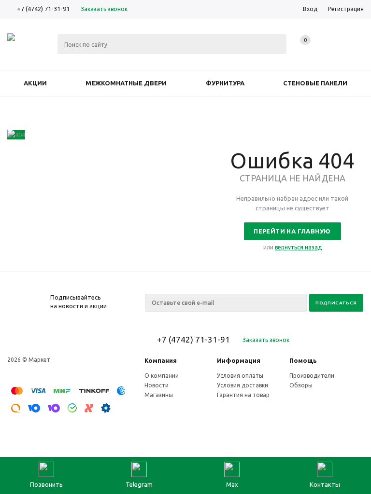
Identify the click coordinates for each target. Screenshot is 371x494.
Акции (35, 83)
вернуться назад (298, 247)
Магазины (158, 395)
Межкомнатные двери (126, 83)
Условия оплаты (240, 375)
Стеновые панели (315, 83)
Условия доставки (242, 385)
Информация (238, 360)
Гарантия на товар (243, 395)
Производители (311, 375)
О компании (161, 375)
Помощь (303, 360)
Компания (160, 360)
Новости (156, 385)
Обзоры (301, 385)
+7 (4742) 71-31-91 (43, 8)
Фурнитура (225, 83)
